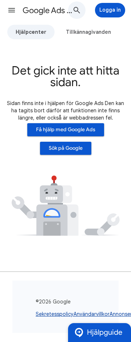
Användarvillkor (92, 314)
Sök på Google (66, 148)
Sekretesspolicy (55, 314)
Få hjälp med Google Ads (65, 129)
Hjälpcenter (31, 32)
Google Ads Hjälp (49, 10)
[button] (11, 10)
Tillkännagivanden (88, 32)
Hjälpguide (104, 332)
